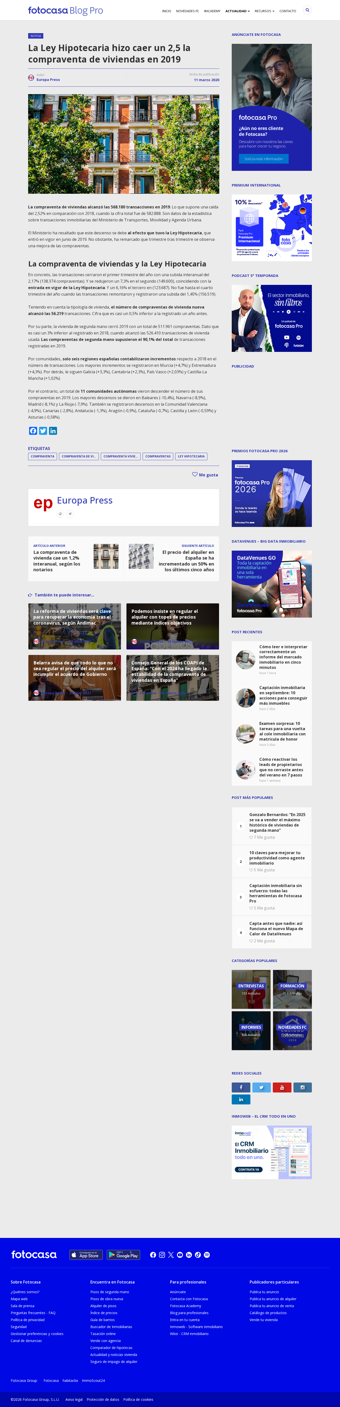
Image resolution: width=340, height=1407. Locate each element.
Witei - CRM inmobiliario (189, 1333)
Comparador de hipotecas (111, 1347)
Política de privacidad (28, 1319)
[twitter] (171, 1255)
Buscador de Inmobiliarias (111, 1326)
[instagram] (162, 1255)
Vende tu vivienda (264, 1319)
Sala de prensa (22, 1305)
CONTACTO (288, 11)
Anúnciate (178, 1291)
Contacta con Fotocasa (189, 1298)
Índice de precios (103, 1312)
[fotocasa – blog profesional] (65, 9)
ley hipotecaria (191, 456)
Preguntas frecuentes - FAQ (33, 1312)
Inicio (166, 11)
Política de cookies (138, 1399)
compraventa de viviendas (80, 456)
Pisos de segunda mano (109, 1291)
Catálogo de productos (268, 1312)
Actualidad (236, 11)
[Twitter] (70, 513)
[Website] (60, 513)
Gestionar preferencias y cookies (37, 1333)
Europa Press (48, 79)
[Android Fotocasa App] (123, 1255)
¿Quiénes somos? (25, 1291)
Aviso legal (74, 1399)
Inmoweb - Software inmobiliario (196, 1326)
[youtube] (180, 1255)
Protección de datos (103, 1399)
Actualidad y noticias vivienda (113, 1354)
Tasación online (103, 1333)
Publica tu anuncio (264, 1291)
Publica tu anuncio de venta (272, 1305)
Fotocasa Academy (185, 1305)
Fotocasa (51, 1380)
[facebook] (153, 1255)
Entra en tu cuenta (185, 1319)
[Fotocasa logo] (34, 1255)
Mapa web (19, 1298)
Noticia (36, 36)
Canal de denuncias (26, 1340)
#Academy (212, 11)
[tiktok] (198, 1255)
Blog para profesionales (189, 1312)
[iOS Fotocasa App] (86, 1255)
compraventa (42, 456)
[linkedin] (189, 1255)
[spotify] (207, 1255)
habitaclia (70, 1380)
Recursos (263, 11)
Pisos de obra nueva (106, 1298)
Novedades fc (187, 11)
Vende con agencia (105, 1340)
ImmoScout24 (93, 1380)
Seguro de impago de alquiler (113, 1361)
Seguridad (19, 1326)
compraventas (157, 456)
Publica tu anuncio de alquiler (273, 1298)
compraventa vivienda (122, 456)
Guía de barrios (102, 1319)
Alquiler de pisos (103, 1305)
